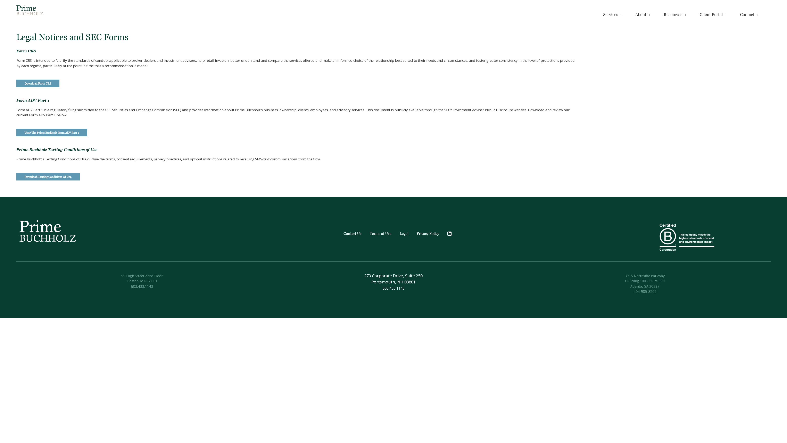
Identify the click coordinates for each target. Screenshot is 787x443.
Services (610, 14)
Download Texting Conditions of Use (48, 176)
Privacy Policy (428, 233)
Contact (747, 14)
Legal (404, 233)
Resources (673, 14)
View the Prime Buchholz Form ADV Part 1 (52, 132)
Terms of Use (380, 233)
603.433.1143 (142, 286)
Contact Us (352, 233)
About (640, 14)
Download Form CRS (38, 83)
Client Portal (711, 14)
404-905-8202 (644, 291)
